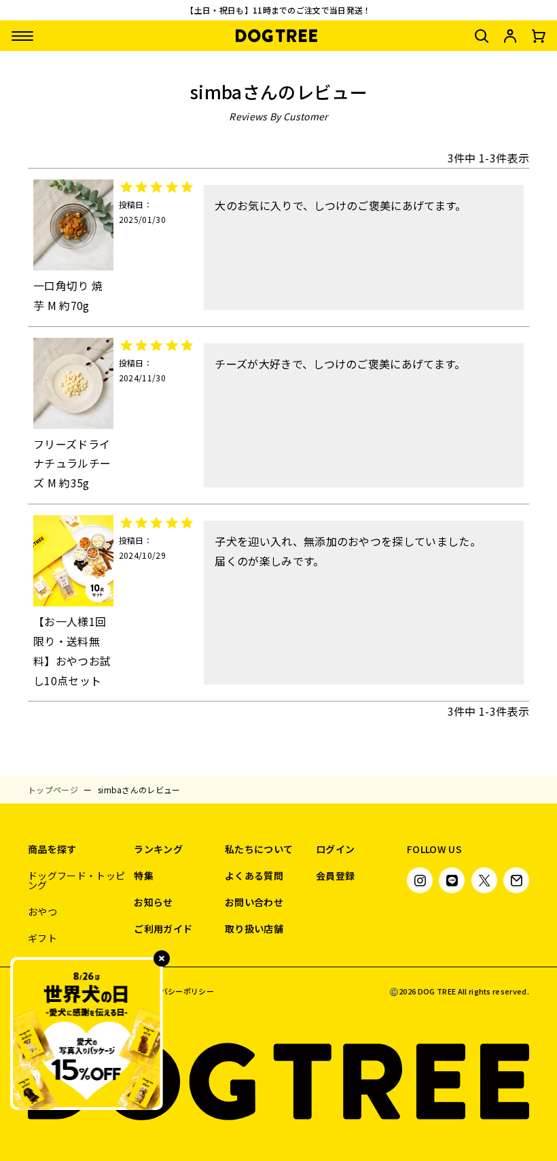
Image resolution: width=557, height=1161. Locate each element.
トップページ (53, 789)
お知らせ (153, 902)
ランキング (158, 849)
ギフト (42, 938)
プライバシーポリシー (175, 991)
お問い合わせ (254, 902)
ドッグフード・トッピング (76, 880)
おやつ (42, 911)
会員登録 (335, 875)
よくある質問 (254, 875)
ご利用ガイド (163, 928)
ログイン (335, 849)
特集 (144, 875)
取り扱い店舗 (254, 928)
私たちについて (259, 849)
